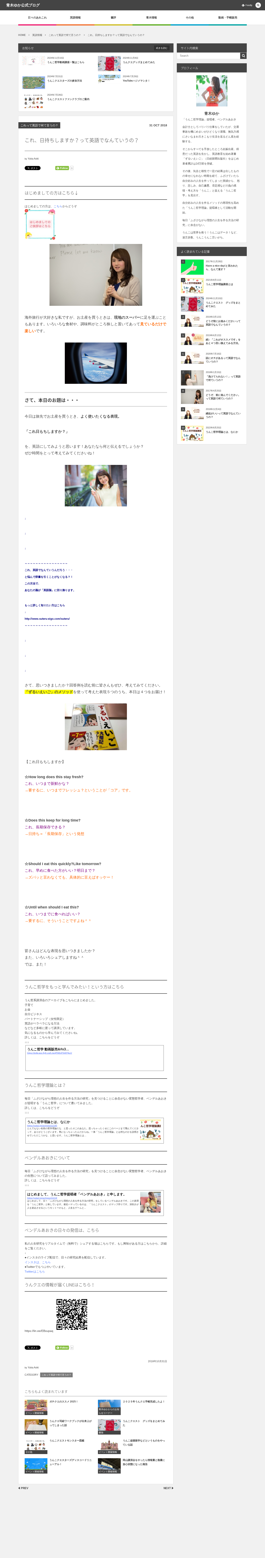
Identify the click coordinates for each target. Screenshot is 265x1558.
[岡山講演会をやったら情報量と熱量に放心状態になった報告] (109, 1465)
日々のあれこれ (37, 17)
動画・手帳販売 (227, 17)
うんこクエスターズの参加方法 (64, 80)
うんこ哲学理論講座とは (219, 284)
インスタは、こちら (38, 1262)
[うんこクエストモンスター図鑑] (36, 1446)
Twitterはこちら (35, 1271)
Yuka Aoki (33, 158)
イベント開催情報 (34, 1413)
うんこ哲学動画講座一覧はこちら (65, 62)
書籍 (101, 1432)
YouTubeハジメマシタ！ (136, 80)
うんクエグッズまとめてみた (139, 62)
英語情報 (75, 17)
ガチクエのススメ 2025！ (63, 1401)
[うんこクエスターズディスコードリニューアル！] (36, 1465)
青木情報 (151, 17)
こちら (58, 206)
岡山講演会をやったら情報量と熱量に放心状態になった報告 (144, 1462)
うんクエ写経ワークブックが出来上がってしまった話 (70, 1423)
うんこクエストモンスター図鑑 (66, 1440)
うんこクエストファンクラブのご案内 (68, 99)
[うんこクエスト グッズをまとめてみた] (109, 1426)
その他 (190, 17)
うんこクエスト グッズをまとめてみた (144, 1423)
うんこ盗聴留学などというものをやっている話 (144, 1442)
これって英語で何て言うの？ (39, 125)
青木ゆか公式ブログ (23, 5)
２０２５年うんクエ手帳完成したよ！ (144, 1401)
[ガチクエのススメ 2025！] (36, 1407)
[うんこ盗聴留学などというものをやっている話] (109, 1446)
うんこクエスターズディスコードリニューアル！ (70, 1462)
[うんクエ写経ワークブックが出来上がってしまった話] (36, 1426)
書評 (113, 17)
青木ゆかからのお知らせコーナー (109, 1411)
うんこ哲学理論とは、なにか (222, 431)
